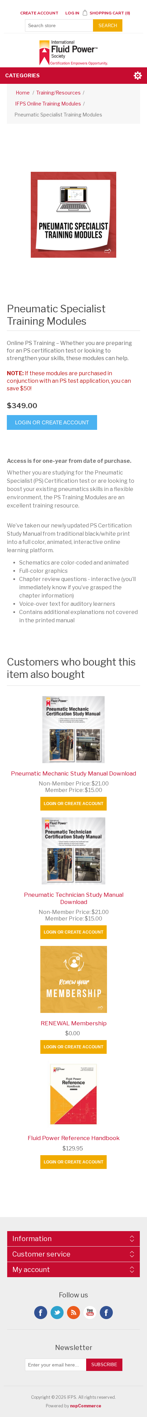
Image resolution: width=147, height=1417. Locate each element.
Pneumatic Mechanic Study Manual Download (73, 773)
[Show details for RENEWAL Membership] (73, 979)
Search (107, 25)
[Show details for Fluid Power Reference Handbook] (73, 1094)
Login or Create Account (52, 422)
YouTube (89, 1312)
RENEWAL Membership (74, 1023)
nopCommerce (85, 1405)
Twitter (57, 1312)
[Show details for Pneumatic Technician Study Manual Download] (73, 850)
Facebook (40, 1312)
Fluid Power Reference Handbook (74, 1138)
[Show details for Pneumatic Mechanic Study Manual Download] (73, 729)
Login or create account (73, 803)
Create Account (39, 13)
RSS (73, 1312)
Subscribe (104, 1364)
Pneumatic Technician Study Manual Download (73, 898)
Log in (72, 13)
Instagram (106, 1312)
